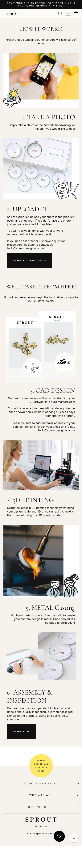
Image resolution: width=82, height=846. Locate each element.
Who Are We (40, 795)
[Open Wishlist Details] (59, 836)
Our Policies (40, 807)
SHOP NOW (21, 731)
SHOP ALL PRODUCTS (29, 260)
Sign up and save (40, 783)
